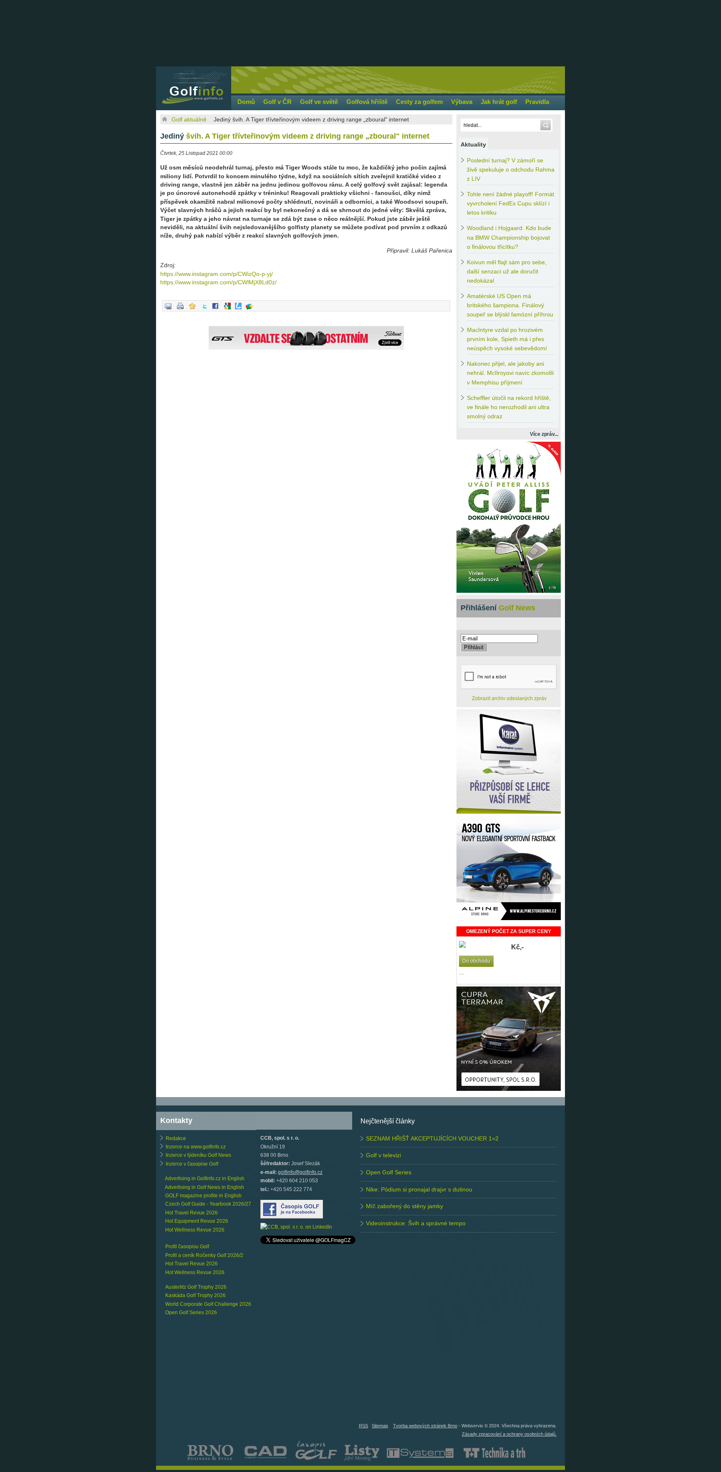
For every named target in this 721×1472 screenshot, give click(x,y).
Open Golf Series (388, 1172)
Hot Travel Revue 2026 (191, 1213)
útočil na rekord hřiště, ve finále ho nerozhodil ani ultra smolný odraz (509, 407)
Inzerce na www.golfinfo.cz (196, 1147)
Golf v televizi (383, 1155)
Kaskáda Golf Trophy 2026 (195, 1295)
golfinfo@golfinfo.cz (300, 1172)
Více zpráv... (544, 434)
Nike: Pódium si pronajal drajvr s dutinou (419, 1189)
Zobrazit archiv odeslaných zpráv (509, 698)
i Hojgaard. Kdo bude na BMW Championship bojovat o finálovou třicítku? (509, 237)
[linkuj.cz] (238, 310)
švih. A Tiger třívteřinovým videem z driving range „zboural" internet (294, 136)
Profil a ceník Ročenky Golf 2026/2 (204, 1255)
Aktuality (473, 144)
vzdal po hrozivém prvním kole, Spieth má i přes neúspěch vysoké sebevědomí (507, 339)
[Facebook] (215, 310)
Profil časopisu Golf (187, 1246)
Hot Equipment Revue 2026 (196, 1221)
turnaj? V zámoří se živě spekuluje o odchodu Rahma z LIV (511, 169)
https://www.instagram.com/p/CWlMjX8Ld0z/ (218, 282)
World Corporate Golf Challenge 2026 (208, 1304)
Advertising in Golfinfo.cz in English (205, 1178)
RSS (363, 1425)
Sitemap (380, 1425)
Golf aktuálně (189, 119)
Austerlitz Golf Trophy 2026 (196, 1287)
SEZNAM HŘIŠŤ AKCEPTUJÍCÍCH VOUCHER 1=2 (432, 1138)
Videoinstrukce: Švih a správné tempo (416, 1223)
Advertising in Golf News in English (204, 1187)
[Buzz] (249, 310)
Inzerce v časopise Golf (192, 1164)
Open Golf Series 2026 (191, 1312)
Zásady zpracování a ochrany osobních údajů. (509, 1434)
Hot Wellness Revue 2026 (194, 1230)
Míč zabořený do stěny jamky (404, 1206)
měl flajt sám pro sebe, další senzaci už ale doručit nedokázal (507, 271)
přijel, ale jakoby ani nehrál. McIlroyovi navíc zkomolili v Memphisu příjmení (510, 373)
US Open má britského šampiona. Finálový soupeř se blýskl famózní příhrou (510, 305)
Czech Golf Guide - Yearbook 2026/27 (208, 1204)
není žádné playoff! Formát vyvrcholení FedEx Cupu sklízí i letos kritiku (510, 203)
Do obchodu (476, 961)
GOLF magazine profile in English (203, 1196)
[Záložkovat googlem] (227, 310)
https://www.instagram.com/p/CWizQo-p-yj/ (216, 274)
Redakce (176, 1138)
